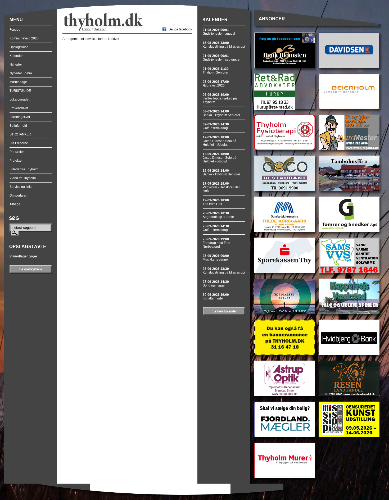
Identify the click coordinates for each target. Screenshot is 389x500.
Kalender (16, 56)
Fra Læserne (19, 143)
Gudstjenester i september (222, 57)
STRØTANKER (20, 134)
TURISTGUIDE (20, 91)
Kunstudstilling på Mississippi (224, 44)
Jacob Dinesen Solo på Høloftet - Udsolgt (219, 141)
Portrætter (17, 152)
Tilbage (15, 204)
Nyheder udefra (21, 73)
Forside (15, 29)
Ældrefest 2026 (216, 83)
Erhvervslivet (19, 108)
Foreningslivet (20, 117)
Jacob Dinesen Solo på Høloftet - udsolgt (219, 157)
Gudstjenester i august (219, 31)
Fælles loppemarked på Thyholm (220, 98)
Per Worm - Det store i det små (221, 187)
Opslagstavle (19, 47)
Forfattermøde (216, 296)
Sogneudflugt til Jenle (218, 215)
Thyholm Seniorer (216, 70)
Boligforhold (18, 126)
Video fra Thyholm (23, 178)
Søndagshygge (216, 283)
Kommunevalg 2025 (24, 38)
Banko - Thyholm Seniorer (221, 113)
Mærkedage (18, 82)
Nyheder (16, 64)
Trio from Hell (216, 202)
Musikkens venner (216, 257)
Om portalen (18, 195)
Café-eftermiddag (216, 126)
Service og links (21, 187)
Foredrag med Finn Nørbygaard (216, 242)
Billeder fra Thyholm (24, 169)
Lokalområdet (19, 99)
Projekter (16, 160)
